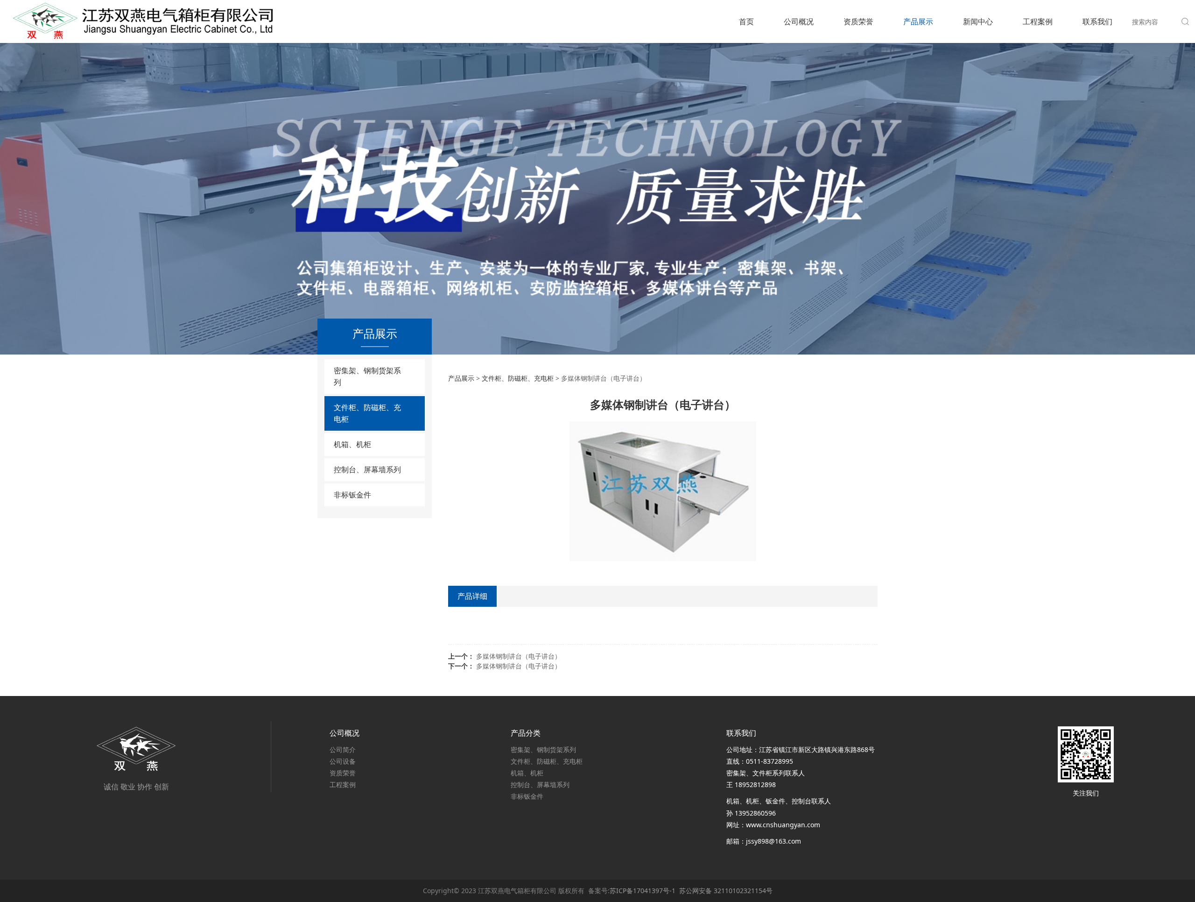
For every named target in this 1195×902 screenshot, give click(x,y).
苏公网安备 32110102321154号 (726, 890)
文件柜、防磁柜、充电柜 (367, 413)
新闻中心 (978, 21)
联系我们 (1097, 21)
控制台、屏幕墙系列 (367, 469)
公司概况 (799, 21)
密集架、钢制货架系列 (367, 376)
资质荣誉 (858, 21)
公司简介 (343, 749)
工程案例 (1038, 21)
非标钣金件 (352, 495)
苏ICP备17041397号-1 (642, 890)
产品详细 (472, 596)
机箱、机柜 (352, 444)
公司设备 (343, 761)
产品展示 (918, 21)
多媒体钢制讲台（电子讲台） (518, 656)
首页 (746, 21)
